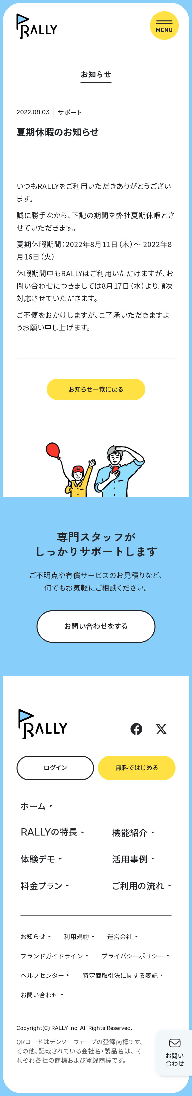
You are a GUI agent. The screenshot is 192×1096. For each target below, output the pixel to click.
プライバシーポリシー (133, 955)
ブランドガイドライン (51, 955)
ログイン (55, 767)
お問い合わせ (39, 994)
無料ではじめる (137, 767)
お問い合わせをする (96, 626)
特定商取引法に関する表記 (120, 975)
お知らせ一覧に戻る (95, 388)
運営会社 (119, 936)
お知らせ (33, 936)
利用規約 (76, 936)
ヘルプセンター (42, 975)
